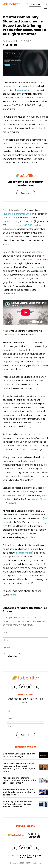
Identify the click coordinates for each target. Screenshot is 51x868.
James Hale (12, 41)
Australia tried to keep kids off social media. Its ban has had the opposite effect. (19, 792)
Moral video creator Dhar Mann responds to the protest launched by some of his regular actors (19, 767)
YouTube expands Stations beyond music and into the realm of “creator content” (19, 780)
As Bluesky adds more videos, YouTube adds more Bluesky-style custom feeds (17, 804)
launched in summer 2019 (17, 213)
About (11, 855)
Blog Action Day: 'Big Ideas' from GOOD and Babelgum (19, 755)
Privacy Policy (36, 855)
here (13, 594)
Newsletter (35, 4)
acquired (21, 90)
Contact (21, 855)
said (40, 271)
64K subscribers (23, 552)
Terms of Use (25, 857)
